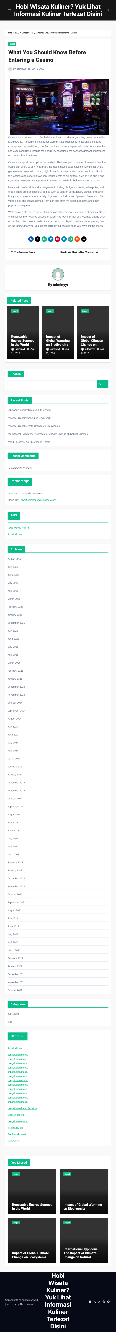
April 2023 (13, 846)
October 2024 (15, 702)
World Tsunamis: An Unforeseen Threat (29, 441)
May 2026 (13, 582)
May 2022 (13, 934)
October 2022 (15, 894)
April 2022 (13, 942)
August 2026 (14, 558)
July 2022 (13, 918)
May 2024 (13, 742)
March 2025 (14, 662)
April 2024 (13, 750)
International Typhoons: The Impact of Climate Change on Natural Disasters (48, 433)
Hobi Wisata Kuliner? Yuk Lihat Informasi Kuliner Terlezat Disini (58, 10)
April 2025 (13, 654)
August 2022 (14, 910)
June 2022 (13, 926)
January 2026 (15, 614)
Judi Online (13, 1013)
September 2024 (17, 710)
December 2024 (16, 686)
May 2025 (13, 646)
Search (16, 374)
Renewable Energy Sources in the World (22, 341)
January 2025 (15, 678)
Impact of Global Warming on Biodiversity (58, 341)
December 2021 (16, 974)
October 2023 (15, 798)
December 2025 (16, 622)
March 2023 (14, 854)
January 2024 (15, 774)
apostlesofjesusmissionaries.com (38, 499)
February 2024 (15, 766)
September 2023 (17, 806)
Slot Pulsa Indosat (17, 1134)
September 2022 (17, 902)
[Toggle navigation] (9, 10)
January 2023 (15, 870)
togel (12, 44)
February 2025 (15, 670)
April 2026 (13, 590)
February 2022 (15, 958)
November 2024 (16, 694)
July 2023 (13, 822)
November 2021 (16, 982)
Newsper (11, 1304)
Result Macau (15, 534)
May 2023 (13, 838)
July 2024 (13, 726)
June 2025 (13, 638)
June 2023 (13, 830)
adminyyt (21, 68)
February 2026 (15, 606)
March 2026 (14, 598)
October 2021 (15, 990)
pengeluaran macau (18, 1054)
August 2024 (15, 718)
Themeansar (26, 1304)
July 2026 (13, 566)
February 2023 (15, 862)
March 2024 (14, 758)
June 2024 (13, 734)
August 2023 (14, 814)
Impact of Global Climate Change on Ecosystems (92, 342)
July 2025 (13, 630)
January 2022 (15, 966)
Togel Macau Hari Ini (18, 527)
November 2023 (16, 790)
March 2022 (14, 950)
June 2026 (13, 574)
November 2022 (16, 886)
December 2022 (16, 878)
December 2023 (16, 782)
